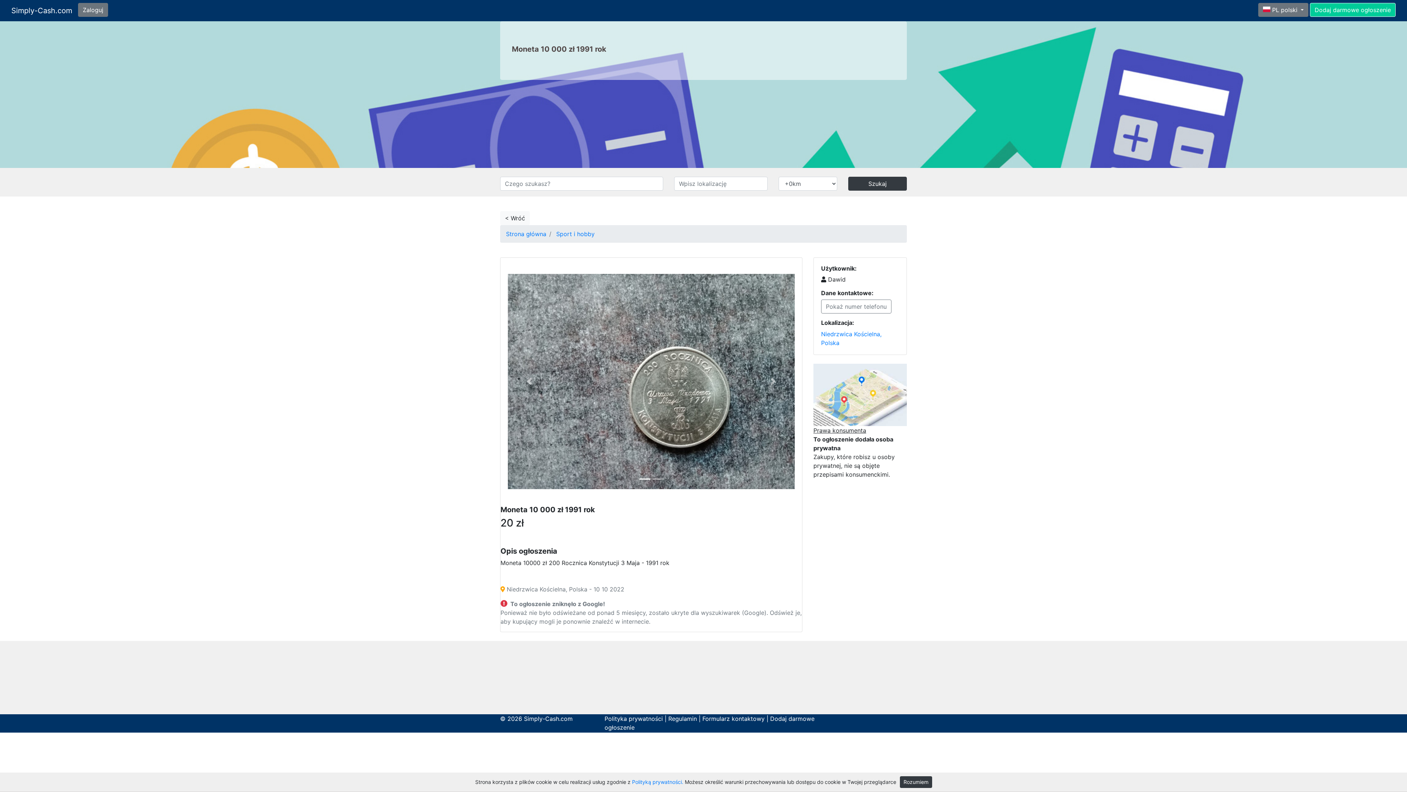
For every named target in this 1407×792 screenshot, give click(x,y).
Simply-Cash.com (41, 10)
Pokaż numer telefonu (856, 306)
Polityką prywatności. (657, 782)
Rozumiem (916, 782)
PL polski (1284, 10)
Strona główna (526, 234)
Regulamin (682, 718)
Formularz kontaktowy (733, 718)
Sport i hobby (575, 234)
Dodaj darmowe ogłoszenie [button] (1353, 10)
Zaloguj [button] (93, 10)
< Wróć (515, 218)
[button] (529, 381)
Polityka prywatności (634, 718)
